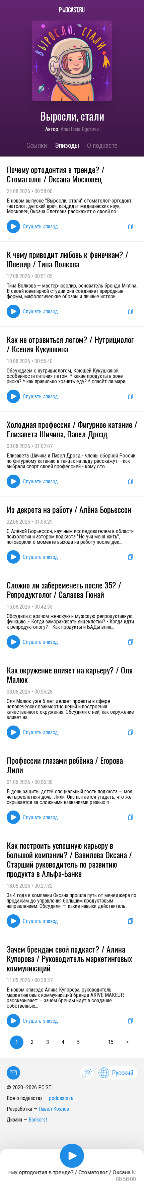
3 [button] (47, 1042)
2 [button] (32, 1042)
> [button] (127, 1042)
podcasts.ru (61, 1098)
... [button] (93, 1042)
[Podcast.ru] (72, 9)
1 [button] (16, 1042)
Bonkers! (37, 1119)
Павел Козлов (54, 1109)
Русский (122, 1073)
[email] (13, 1073)
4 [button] (63, 1042)
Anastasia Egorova (80, 129)
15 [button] (111, 1042)
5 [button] (78, 1042)
